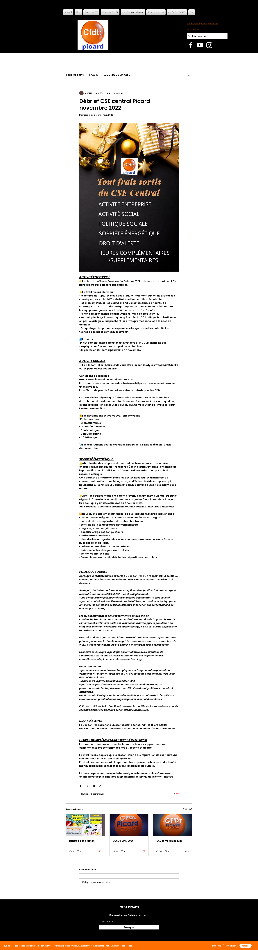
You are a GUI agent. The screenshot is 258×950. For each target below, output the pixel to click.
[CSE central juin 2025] (172, 825)
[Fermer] (254, 946)
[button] (188, 75)
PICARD (93, 74)
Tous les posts (75, 74)
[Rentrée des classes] (85, 825)
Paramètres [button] (216, 945)
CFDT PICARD (129, 907)
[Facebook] (191, 45)
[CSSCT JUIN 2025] (129, 825)
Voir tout (187, 809)
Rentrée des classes (82, 840)
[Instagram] (209, 45)
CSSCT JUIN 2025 (123, 840)
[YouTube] (200, 45)
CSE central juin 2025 (169, 840)
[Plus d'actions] (177, 93)
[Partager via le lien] (100, 785)
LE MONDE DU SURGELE (116, 74)
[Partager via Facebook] (80, 785)
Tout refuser (230, 945)
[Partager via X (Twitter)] (87, 785)
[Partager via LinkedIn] (93, 785)
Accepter (245, 945)
